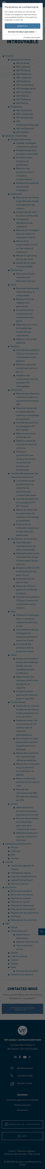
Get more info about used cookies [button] (21, 32)
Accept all (22, 26)
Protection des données (32, 37)
